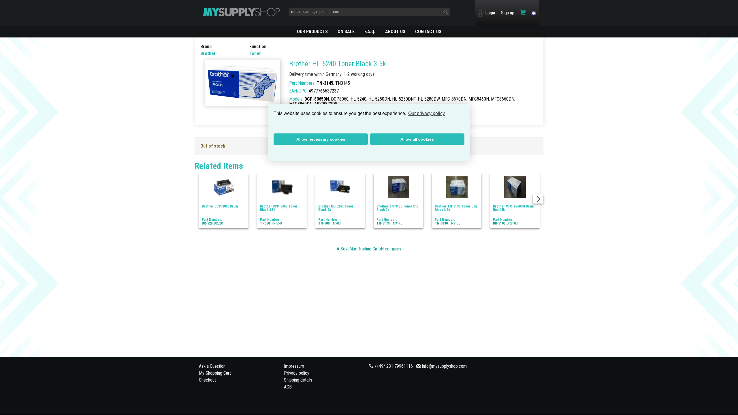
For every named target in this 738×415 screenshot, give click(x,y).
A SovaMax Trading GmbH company (369, 249)
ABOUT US (395, 31)
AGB (288, 387)
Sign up (507, 13)
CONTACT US (428, 31)
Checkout (207, 380)
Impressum (294, 366)
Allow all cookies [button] (417, 139)
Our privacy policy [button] (426, 113)
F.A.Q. (369, 31)
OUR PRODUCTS (312, 31)
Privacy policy (296, 373)
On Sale (346, 31)
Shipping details (298, 380)
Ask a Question (212, 366)
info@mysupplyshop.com (444, 366)
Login (490, 13)
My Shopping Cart (215, 373)
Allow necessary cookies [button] (320, 139)
